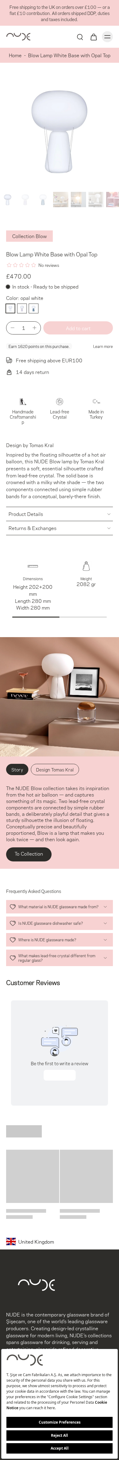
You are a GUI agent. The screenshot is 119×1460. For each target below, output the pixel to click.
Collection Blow (29, 235)
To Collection (29, 853)
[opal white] (10, 308)
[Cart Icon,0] (93, 37)
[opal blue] (33, 308)
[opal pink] (22, 308)
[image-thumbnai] (7, 199)
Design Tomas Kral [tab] (55, 769)
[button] (78, 327)
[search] (80, 37)
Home (15, 54)
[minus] (12, 328)
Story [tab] (17, 769)
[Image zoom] (59, 129)
